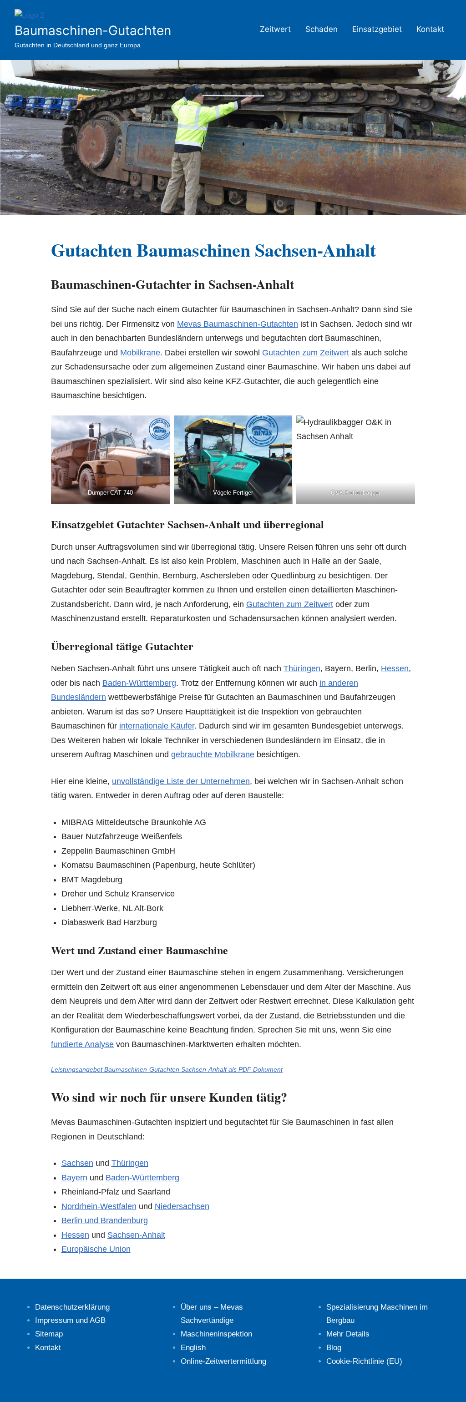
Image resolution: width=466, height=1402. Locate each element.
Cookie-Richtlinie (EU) (364, 1361)
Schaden (321, 29)
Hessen (395, 668)
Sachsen (77, 1163)
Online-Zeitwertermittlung (223, 1361)
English (193, 1347)
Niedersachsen (182, 1206)
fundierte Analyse (82, 1044)
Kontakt (430, 29)
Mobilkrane (140, 352)
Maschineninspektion (216, 1334)
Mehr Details (348, 1334)
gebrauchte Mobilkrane (212, 754)
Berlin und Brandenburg (104, 1220)
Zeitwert (275, 29)
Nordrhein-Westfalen (99, 1206)
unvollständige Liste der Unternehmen (181, 781)
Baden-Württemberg (139, 683)
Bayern (74, 1177)
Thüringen (302, 668)
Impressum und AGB (70, 1320)
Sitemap (49, 1334)
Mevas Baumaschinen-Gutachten (237, 324)
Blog (333, 1347)
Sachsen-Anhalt (136, 1235)
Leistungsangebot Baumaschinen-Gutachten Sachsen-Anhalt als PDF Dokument (167, 1069)
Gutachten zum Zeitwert (305, 352)
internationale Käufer (156, 725)
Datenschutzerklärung (72, 1307)
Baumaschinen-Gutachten (93, 30)
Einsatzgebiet (377, 29)
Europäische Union (96, 1249)
